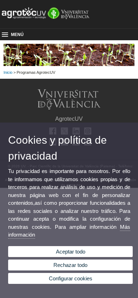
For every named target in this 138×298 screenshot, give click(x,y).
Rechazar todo (70, 265)
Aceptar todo (70, 252)
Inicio (8, 72)
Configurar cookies (70, 278)
